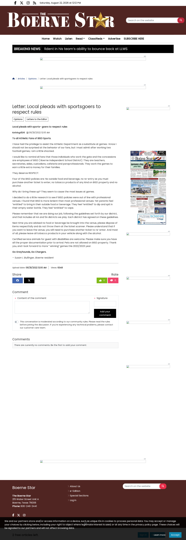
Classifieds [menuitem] (95, 38)
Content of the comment (31, 298)
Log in (73, 500)
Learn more (160, 534)
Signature (102, 298)
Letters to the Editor (37, 119)
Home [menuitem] (46, 38)
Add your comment (105, 313)
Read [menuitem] (79, 38)
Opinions (18, 119)
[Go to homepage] (62, 20)
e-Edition (75, 491)
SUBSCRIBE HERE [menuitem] (134, 38)
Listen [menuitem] (68, 38)
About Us (75, 486)
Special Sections (79, 495)
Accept (175, 535)
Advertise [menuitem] (114, 38)
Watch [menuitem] (57, 38)
